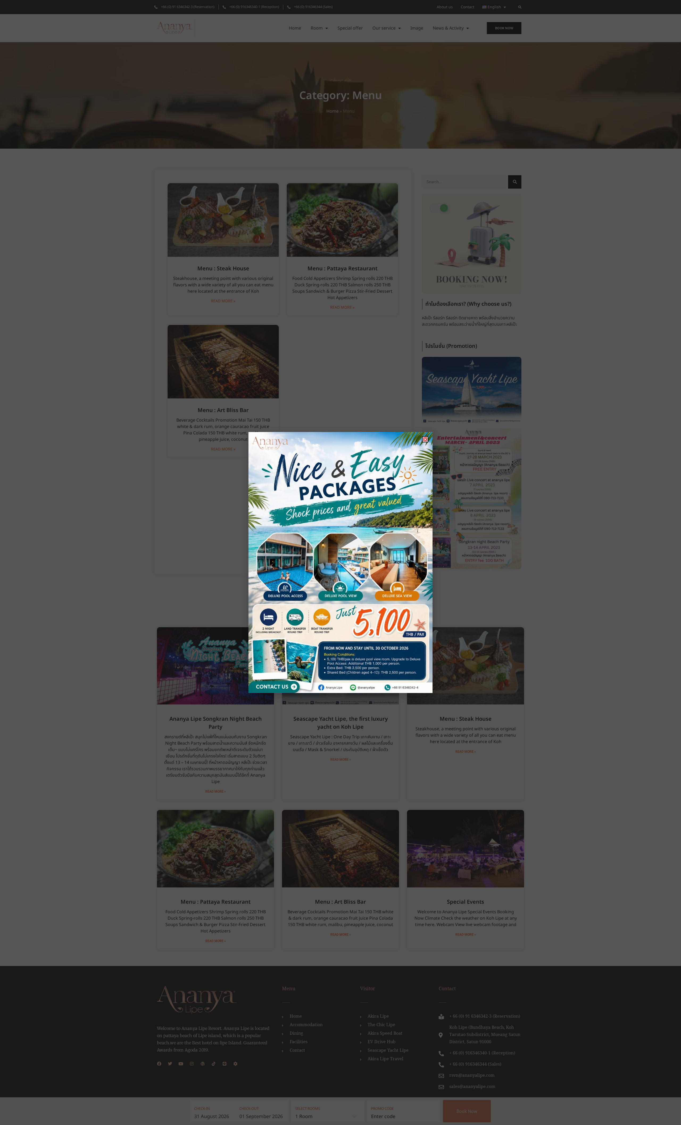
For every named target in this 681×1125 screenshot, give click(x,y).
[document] (340, 562)
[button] (425, 439)
